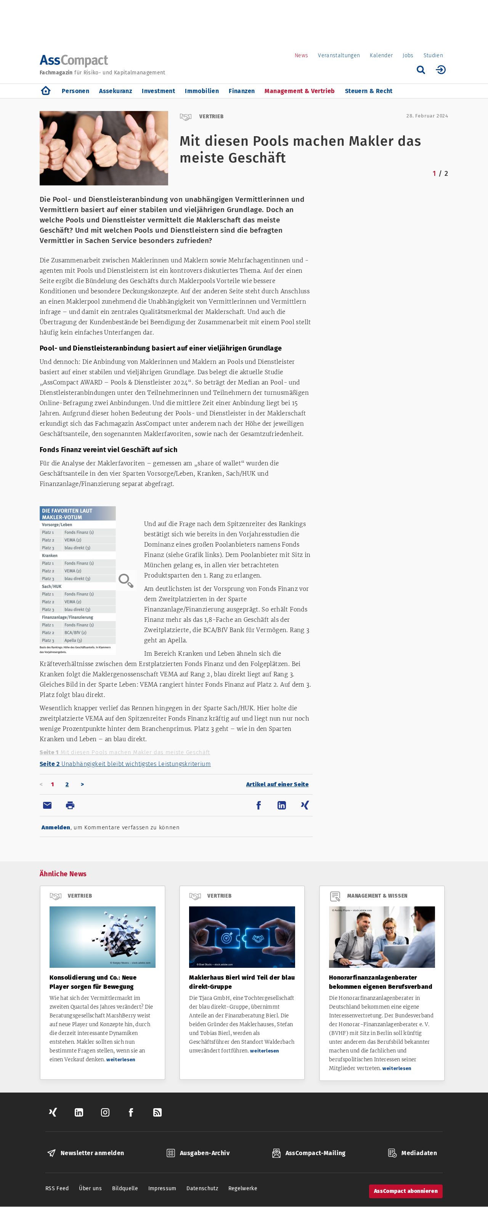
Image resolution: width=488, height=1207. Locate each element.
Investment (158, 91)
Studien (433, 55)
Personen (75, 91)
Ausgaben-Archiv (205, 1153)
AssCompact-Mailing (316, 1153)
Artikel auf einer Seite (277, 784)
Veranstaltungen (339, 55)
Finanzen (242, 91)
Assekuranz (115, 91)
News (301, 55)
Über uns (90, 1188)
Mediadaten (419, 1153)
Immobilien (202, 91)
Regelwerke (243, 1188)
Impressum (162, 1188)
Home (46, 91)
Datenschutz (202, 1188)
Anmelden (56, 827)
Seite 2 (125, 764)
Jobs (408, 55)
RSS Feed (57, 1188)
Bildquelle (125, 1188)
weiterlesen (121, 1059)
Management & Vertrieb (300, 91)
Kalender (381, 55)
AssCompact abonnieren (406, 1191)
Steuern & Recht (369, 91)
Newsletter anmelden (92, 1153)
